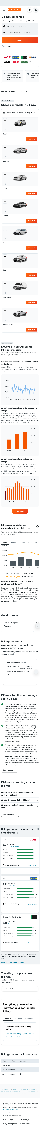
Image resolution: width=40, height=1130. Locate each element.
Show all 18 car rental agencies (12, 962)
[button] (3, 9)
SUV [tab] (30, 542)
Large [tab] (23, 542)
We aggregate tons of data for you (16, 1120)
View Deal (31, 139)
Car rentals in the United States (10, 1091)
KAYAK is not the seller (12, 1116)
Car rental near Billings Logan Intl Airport (20, 1034)
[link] (20, 511)
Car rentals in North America (26, 1089)
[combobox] (9, 21)
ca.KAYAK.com (6, 1089)
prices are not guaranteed (11, 1109)
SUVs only (7, 46)
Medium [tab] (14, 542)
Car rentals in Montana (29, 1091)
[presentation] (14, 654)
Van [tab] (36, 542)
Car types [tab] (18, 1018)
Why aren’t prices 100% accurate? (16, 1124)
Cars (14, 1089)
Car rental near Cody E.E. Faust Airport (19, 1037)
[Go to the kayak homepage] (14, 9)
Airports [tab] (8, 1018)
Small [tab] (5, 542)
